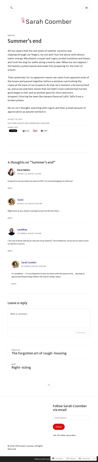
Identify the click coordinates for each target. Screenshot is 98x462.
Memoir (11, 35)
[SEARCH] (11, 8)
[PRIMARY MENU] (86, 8)
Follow (59, 427)
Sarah (20, 200)
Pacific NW (23, 123)
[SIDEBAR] (49, 385)
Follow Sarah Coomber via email (70, 408)
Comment (80, 332)
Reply (10, 188)
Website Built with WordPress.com (49, 459)
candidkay (22, 229)
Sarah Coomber (28, 262)
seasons (46, 123)
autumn (13, 123)
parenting (35, 123)
